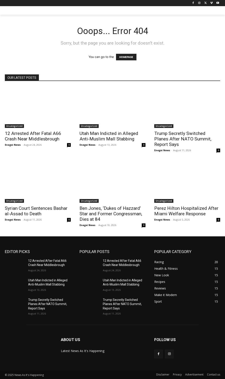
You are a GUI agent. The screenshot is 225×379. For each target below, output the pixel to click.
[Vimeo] (211, 3)
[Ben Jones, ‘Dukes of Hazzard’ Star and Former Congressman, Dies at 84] (112, 182)
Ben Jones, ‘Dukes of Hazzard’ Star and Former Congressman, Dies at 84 (111, 214)
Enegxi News (13, 144)
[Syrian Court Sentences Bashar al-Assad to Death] (38, 182)
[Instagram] (199, 3)
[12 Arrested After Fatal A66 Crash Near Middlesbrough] (38, 107)
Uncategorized (14, 126)
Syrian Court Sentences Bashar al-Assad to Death (36, 211)
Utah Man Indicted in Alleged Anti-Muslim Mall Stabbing (109, 136)
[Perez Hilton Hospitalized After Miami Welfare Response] (187, 182)
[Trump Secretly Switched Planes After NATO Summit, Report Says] (187, 107)
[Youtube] (217, 3)
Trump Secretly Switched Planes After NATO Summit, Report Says (182, 139)
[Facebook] (193, 3)
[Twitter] (205, 3)
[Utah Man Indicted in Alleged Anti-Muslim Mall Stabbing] (112, 107)
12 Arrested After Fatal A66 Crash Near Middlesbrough (33, 136)
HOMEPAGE (126, 57)
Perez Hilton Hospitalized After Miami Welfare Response (186, 211)
